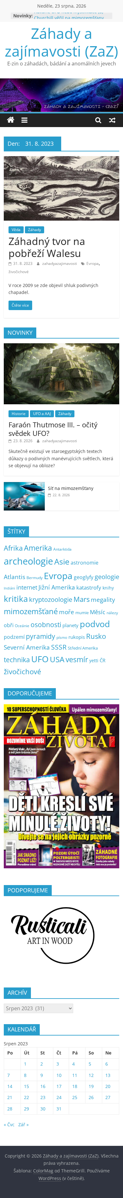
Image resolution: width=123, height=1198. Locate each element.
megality (103, 599)
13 (107, 1075)
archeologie (28, 561)
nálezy (112, 612)
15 (26, 1086)
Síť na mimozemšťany (70, 488)
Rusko (96, 636)
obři (9, 625)
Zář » (23, 1125)
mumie (82, 612)
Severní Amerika (27, 647)
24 (59, 1097)
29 (26, 1109)
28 (9, 1109)
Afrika (13, 548)
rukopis (76, 637)
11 (74, 1075)
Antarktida (62, 549)
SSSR (59, 647)
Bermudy (34, 577)
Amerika (38, 548)
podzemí (14, 636)
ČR (102, 660)
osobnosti (46, 624)
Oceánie (22, 625)
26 (91, 1097)
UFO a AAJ (42, 413)
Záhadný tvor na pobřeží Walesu (47, 247)
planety (70, 625)
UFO (40, 659)
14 (9, 1086)
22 (26, 1097)
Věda (16, 229)
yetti (93, 660)
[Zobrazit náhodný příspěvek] (112, 120)
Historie (19, 413)
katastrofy (88, 587)
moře (66, 612)
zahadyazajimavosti (60, 263)
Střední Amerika (83, 648)
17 (59, 1086)
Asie (61, 561)
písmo (61, 637)
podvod (95, 624)
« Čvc (9, 1125)
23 (42, 1097)
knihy (108, 588)
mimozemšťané (31, 611)
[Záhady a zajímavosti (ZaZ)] (11, 120)
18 (74, 1086)
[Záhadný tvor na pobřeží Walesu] (62, 159)
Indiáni (9, 588)
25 (74, 1097)
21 (9, 1097)
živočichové (19, 271)
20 (107, 1086)
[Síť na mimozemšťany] (24, 485)
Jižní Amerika (56, 587)
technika (17, 659)
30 (42, 1109)
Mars (81, 599)
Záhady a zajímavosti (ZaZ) (61, 41)
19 (91, 1086)
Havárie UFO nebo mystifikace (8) (68, 16)
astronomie (84, 562)
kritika (16, 598)
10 (59, 1075)
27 (107, 1097)
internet (26, 587)
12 (91, 1075)
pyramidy (40, 636)
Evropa (92, 263)
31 (59, 1109)
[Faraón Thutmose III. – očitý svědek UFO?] (62, 347)
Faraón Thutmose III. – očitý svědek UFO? (53, 428)
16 (42, 1086)
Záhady (34, 229)
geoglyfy (83, 577)
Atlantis (14, 577)
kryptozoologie (50, 599)
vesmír (77, 659)
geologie (107, 576)
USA (57, 659)
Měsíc (97, 612)
